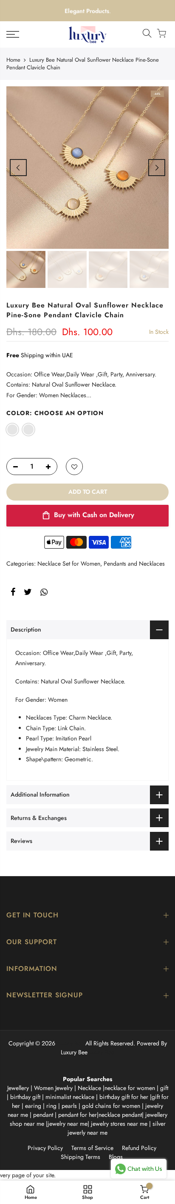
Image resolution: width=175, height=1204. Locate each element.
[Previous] (18, 167)
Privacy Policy (45, 1148)
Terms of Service (92, 1148)
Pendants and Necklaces (134, 563)
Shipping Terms (80, 1157)
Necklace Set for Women (68, 563)
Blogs (116, 1157)
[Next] (156, 167)
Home (13, 60)
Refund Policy (139, 1148)
